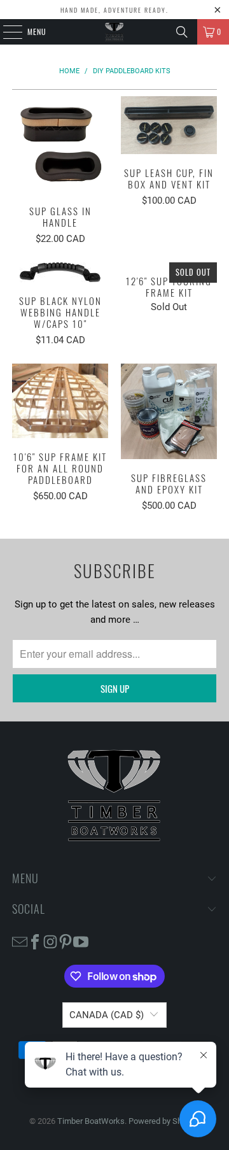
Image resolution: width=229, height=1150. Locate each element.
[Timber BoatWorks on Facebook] (35, 941)
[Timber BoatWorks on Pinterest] (65, 941)
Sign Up (115, 688)
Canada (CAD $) (106, 1015)
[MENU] (5, 32)
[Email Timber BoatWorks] (19, 941)
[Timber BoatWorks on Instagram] (50, 941)
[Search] (182, 32)
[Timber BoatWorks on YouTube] (80, 941)
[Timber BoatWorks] (114, 32)
